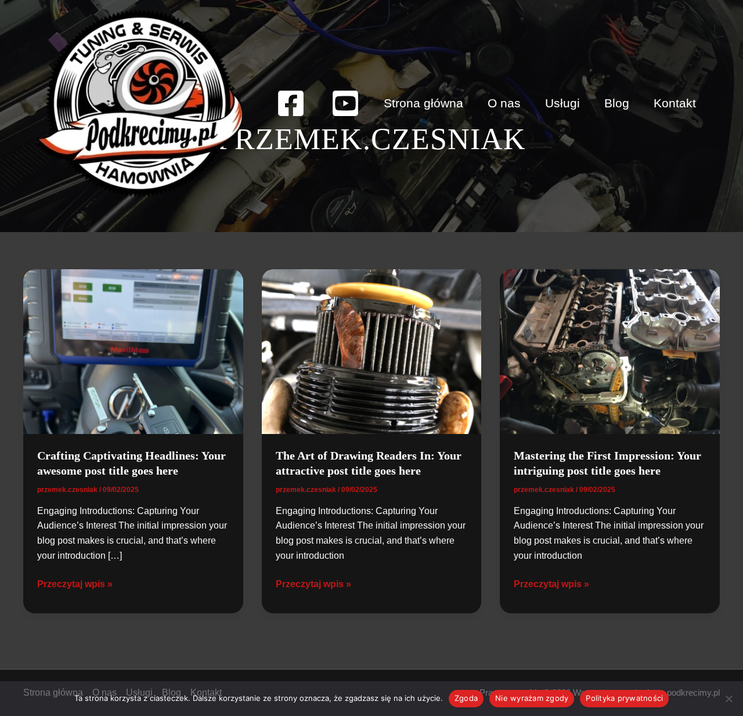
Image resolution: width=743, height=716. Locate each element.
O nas (504, 103)
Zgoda (466, 698)
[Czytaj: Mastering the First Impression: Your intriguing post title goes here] (610, 351)
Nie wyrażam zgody (531, 698)
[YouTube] (345, 103)
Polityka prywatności (624, 698)
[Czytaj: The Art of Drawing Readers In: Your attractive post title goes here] (372, 351)
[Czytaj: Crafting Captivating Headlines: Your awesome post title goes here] (133, 351)
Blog (616, 103)
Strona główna (423, 103)
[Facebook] (290, 103)
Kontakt (675, 103)
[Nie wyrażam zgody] (728, 698)
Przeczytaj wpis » (75, 585)
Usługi (562, 103)
